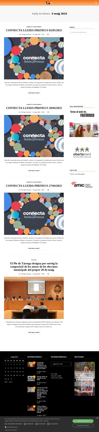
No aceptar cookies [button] (83, 425)
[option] (84, 379)
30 (8, 379)
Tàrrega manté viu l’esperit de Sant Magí (42, 378)
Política (33, 260)
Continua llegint (34, 93)
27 (20, 375)
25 (14, 375)
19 (17, 371)
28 (23, 375)
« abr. (6, 382)
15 (5, 371)
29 (5, 379)
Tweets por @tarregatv (77, 174)
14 (23, 368)
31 (11, 379)
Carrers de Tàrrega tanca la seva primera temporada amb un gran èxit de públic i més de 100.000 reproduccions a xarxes (42, 393)
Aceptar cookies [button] (83, 421)
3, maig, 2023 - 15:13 (38, 34)
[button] (34, 427)
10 (11, 368)
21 (23, 371)
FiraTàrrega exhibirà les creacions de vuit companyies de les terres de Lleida (42, 365)
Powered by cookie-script (11, 430)
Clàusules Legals (56, 376)
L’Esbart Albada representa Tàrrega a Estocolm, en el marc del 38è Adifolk (42, 409)
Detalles (46, 421)
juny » (11, 382)
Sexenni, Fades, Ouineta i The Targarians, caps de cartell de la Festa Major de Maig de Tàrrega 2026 (85, 376)
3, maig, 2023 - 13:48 (38, 274)
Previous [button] (74, 380)
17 (11, 371)
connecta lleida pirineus (34, 26)
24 (11, 375)
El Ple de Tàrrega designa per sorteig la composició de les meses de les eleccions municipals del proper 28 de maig (34, 266)
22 (5, 375)
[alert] (49, 424)
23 (8, 375)
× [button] (97, 418)
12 (17, 368)
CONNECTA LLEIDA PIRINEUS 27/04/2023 (34, 185)
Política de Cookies (57, 378)
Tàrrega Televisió (26, 34)
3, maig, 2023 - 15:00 (38, 190)
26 (17, 375)
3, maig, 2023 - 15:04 (38, 112)
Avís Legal (54, 374)
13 (20, 368)
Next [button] (94, 380)
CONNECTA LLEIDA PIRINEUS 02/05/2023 (34, 30)
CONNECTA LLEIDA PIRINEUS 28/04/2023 (34, 107)
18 (14, 371)
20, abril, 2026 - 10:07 (85, 384)
